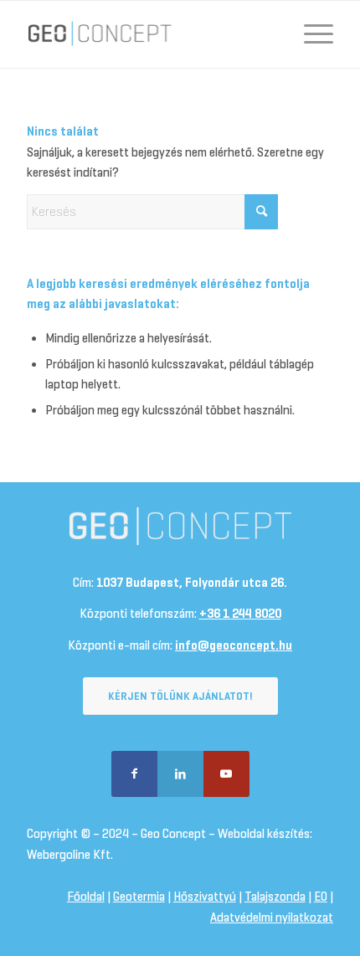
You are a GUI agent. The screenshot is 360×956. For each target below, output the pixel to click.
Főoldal (86, 896)
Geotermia (139, 896)
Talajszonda (275, 896)
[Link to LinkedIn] (180, 774)
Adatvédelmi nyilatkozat (271, 917)
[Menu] (310, 34)
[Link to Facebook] (134, 774)
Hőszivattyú (204, 896)
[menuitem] (310, 34)
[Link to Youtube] (226, 774)
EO (320, 896)
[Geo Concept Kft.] (149, 34)
